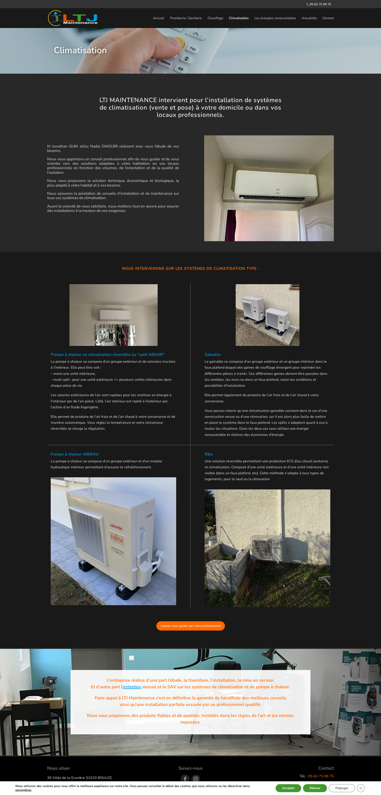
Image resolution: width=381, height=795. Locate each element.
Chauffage (215, 18)
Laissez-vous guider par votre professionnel (191, 626)
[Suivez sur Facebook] (185, 778)
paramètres (23, 790)
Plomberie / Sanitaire (186, 18)
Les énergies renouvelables (275, 18)
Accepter (288, 788)
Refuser (315, 788)
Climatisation (239, 18)
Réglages (341, 788)
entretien (132, 687)
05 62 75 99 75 (320, 4)
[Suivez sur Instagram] (195, 778)
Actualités (309, 18)
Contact (328, 18)
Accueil (158, 18)
